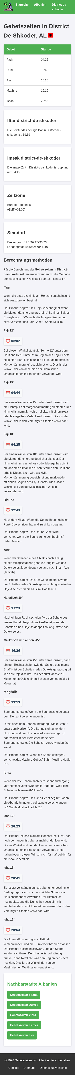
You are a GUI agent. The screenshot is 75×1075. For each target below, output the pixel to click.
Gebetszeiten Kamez (24, 1025)
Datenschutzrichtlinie (53, 1067)
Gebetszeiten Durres (24, 1004)
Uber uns (29, 1067)
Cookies (13, 1067)
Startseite (22, 4)
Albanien (40, 4)
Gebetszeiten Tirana (24, 994)
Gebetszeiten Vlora (23, 1015)
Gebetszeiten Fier (22, 1035)
